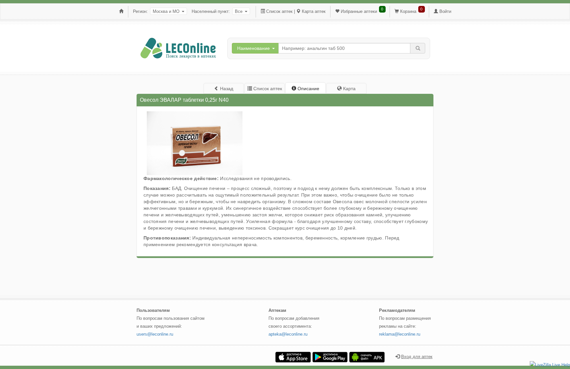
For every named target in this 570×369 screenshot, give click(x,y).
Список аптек (279, 11)
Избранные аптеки (359, 11)
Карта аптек (314, 11)
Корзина (408, 11)
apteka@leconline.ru (288, 334)
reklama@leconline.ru (399, 334)
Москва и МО (166, 11)
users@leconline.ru (155, 334)
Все (238, 11)
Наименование (253, 48)
